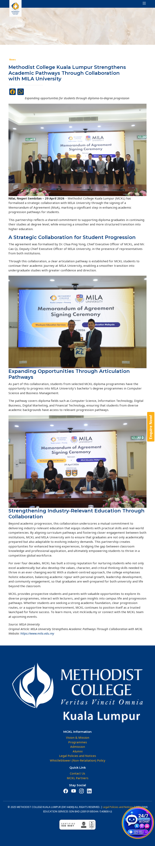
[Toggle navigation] (143, 4)
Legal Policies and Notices (118, 807)
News (12, 59)
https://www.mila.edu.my (37, 633)
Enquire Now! (150, 427)
